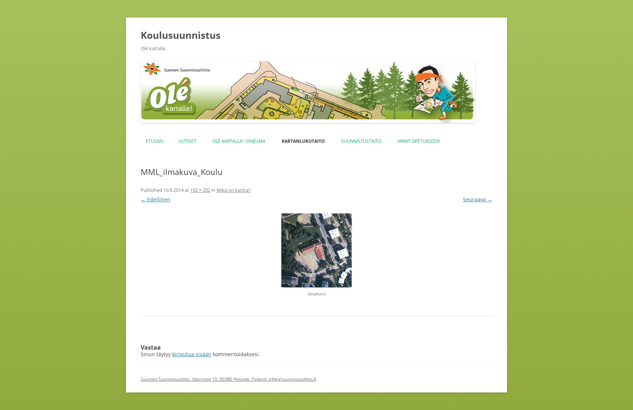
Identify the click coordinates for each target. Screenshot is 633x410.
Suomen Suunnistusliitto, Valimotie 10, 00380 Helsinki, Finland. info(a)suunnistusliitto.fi (228, 379)
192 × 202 (200, 190)
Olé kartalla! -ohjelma (239, 141)
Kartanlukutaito (303, 141)
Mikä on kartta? (233, 190)
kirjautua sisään (191, 354)
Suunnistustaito (361, 141)
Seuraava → (477, 199)
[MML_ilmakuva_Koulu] (316, 250)
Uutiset (187, 141)
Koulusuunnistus (181, 35)
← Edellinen (155, 199)
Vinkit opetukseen (418, 141)
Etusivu (155, 141)
